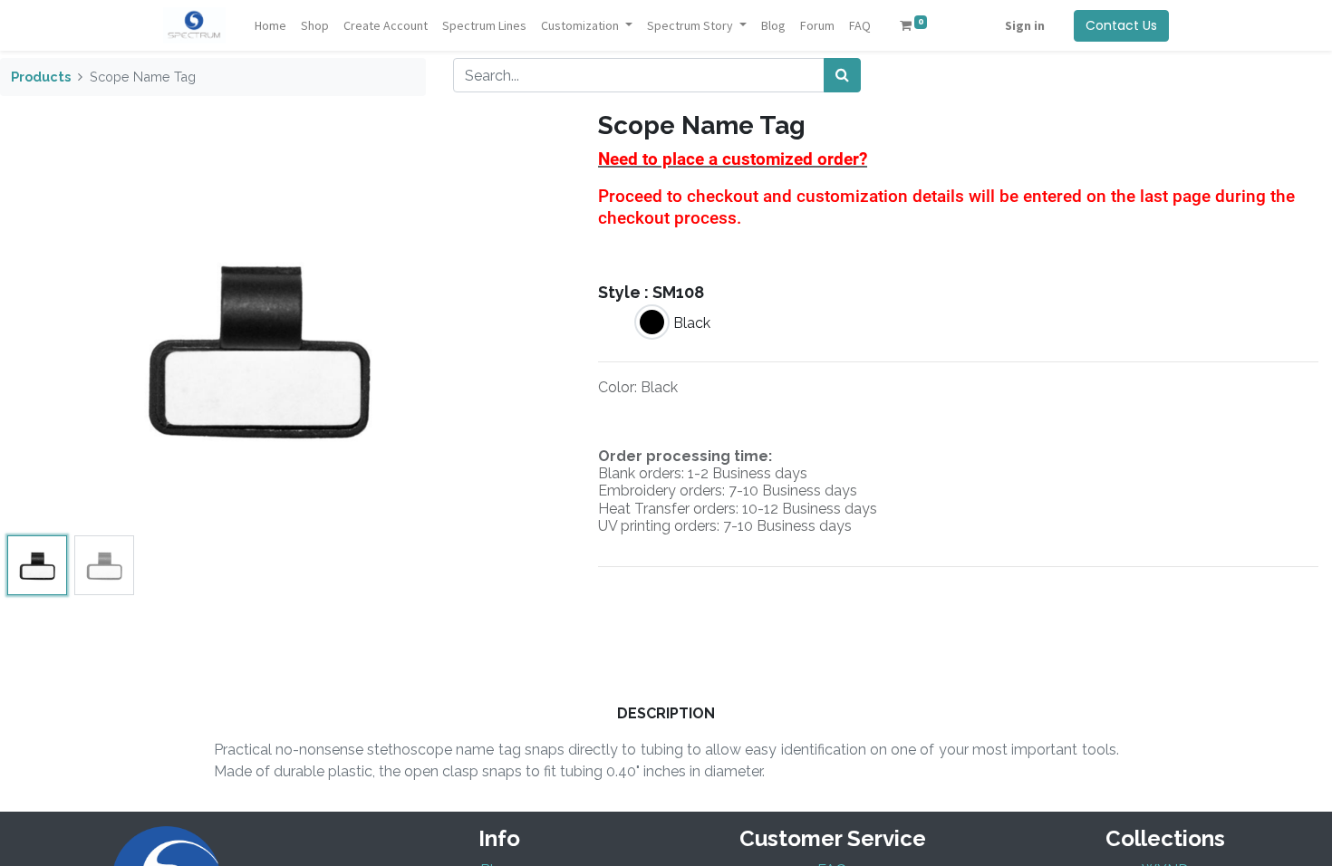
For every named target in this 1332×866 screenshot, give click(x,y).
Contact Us (1121, 25)
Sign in (1025, 25)
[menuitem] (270, 26)
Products (41, 76)
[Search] (842, 75)
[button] (38, 347)
